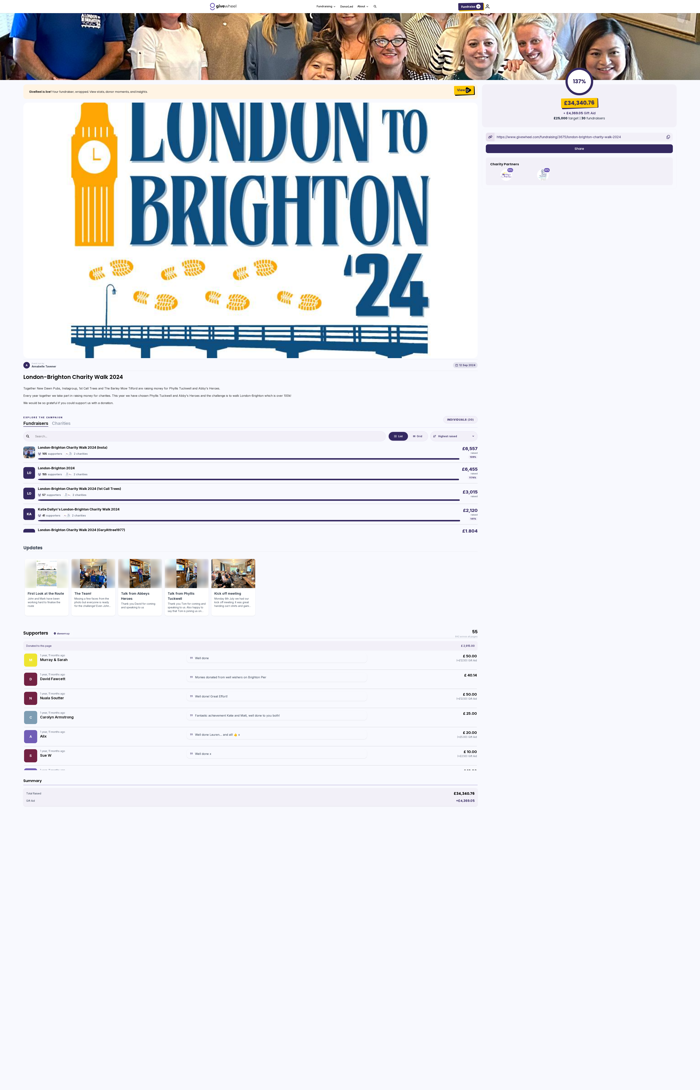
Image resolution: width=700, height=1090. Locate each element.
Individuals (460, 419)
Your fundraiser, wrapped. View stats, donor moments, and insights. (100, 92)
